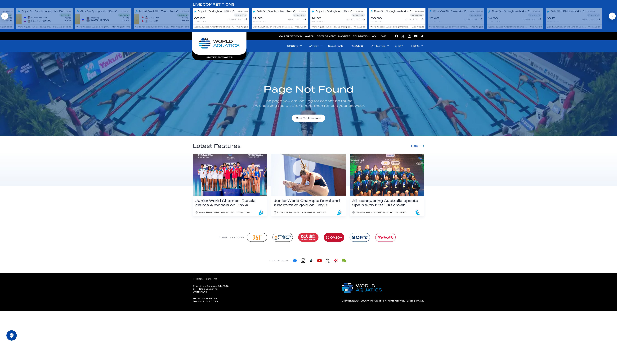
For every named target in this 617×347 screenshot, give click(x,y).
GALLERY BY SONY (290, 36)
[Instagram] (303, 261)
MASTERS (344, 36)
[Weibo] (336, 261)
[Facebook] (295, 261)
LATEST (314, 46)
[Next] (612, 16)
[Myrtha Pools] (282, 237)
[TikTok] (311, 261)
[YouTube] (319, 261)
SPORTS (292, 46)
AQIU (375, 36)
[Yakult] (385, 237)
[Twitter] (328, 261)
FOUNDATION (361, 36)
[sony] (360, 237)
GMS (383, 36)
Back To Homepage (308, 118)
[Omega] (334, 237)
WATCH (309, 36)
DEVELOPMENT (326, 36)
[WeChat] (344, 261)
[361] (257, 237)
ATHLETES (378, 46)
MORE (415, 46)
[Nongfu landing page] (308, 237)
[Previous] (4, 16)
